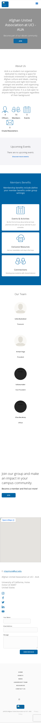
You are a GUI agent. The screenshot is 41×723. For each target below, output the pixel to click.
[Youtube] (3, 611)
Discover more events (20, 157)
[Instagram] (3, 593)
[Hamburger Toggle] (37, 4)
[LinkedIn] (3, 607)
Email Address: (7, 626)
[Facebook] (3, 598)
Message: (6, 635)
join (8, 495)
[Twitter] (3, 602)
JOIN (20, 41)
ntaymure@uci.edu (13, 571)
